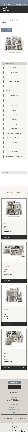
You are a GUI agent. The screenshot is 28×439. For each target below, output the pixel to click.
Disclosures (14, 425)
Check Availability (6, 30)
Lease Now (14, 387)
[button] (25, 9)
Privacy (14, 423)
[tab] (14, 63)
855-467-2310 (7, 4)
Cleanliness (14, 426)
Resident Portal (21, 4)
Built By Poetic (14, 427)
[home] (7, 9)
